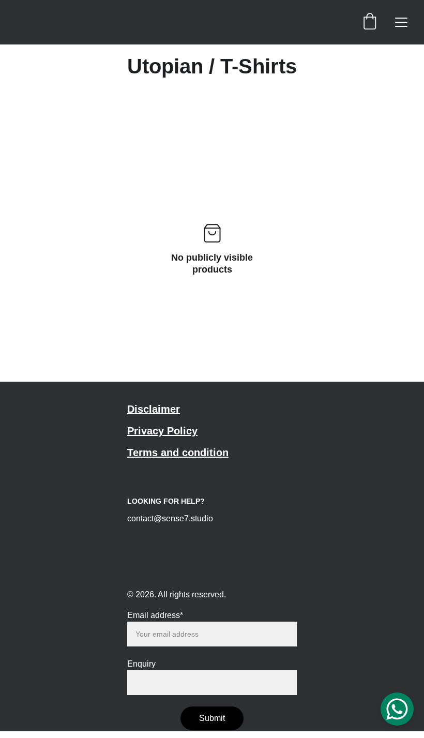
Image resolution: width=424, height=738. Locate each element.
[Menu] (401, 22)
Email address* (155, 615)
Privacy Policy (162, 430)
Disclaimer (153, 409)
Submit (212, 718)
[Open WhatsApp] (397, 709)
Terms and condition (178, 452)
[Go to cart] (369, 22)
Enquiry (141, 663)
